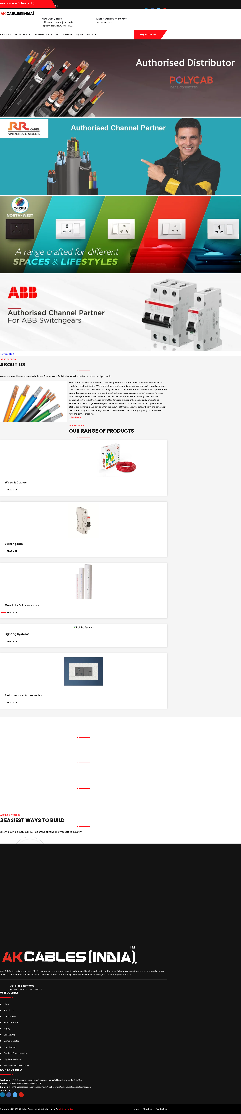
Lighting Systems (17, 634)
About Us (5, 34)
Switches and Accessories (23, 695)
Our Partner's (43, 34)
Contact (91, 34)
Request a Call (148, 34)
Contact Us (9, 1034)
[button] (4, 353)
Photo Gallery (63, 34)
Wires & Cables (16, 482)
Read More (76, 417)
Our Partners (10, 1016)
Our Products (22, 34)
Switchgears (14, 544)
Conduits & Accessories (22, 605)
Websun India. (66, 1109)
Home (7, 1004)
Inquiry (79, 34)
